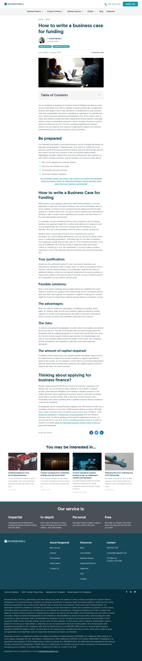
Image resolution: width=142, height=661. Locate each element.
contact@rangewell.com (117, 553)
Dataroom (111, 11)
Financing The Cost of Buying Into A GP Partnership (119, 474)
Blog (101, 11)
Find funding (55, 558)
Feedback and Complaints (55, 592)
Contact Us (54, 568)
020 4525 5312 (112, 548)
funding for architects (47, 414)
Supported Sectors (88, 563)
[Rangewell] (14, 4)
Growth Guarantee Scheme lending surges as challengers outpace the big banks (85, 475)
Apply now (130, 4)
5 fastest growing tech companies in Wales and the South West (55, 474)
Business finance (87, 558)
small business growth (61, 46)
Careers (53, 553)
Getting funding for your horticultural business (18, 474)
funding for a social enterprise (71, 414)
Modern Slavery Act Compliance (79, 592)
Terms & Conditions (12, 592)
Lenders (83, 579)
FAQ (82, 573)
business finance (45, 46)
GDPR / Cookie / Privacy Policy (32, 592)
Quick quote (55, 563)
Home (40, 19)
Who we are (55, 548)
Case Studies (85, 553)
